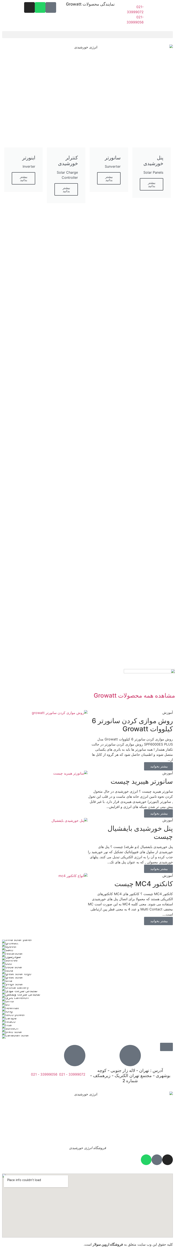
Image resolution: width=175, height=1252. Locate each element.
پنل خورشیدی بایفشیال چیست (140, 832)
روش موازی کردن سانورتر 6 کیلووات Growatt (132, 725)
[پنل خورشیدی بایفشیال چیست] (69, 820)
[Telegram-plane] (50, 7)
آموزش (167, 712)
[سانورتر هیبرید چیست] (70, 773)
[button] (87, 34)
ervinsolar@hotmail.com (66, 1084)
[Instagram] (29, 7)
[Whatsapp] (40, 7)
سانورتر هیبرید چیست (142, 781)
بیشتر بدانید (151, 184)
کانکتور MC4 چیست (143, 884)
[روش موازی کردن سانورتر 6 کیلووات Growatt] (60, 712)
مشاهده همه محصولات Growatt (134, 695)
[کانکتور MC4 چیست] (73, 875)
